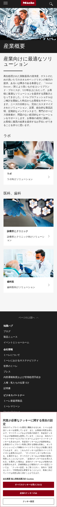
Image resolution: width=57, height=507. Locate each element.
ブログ (7, 331)
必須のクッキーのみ (28, 493)
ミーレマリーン (12, 406)
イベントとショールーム (16, 342)
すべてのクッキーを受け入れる (28, 485)
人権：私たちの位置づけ (16, 383)
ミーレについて (12, 355)
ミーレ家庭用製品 (13, 401)
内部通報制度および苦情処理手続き (22, 377)
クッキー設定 (28, 501)
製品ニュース (11, 337)
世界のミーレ (11, 366)
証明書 (7, 388)
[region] (28, 459)
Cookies (30, 479)
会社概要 (7, 479)
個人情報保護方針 (18, 479)
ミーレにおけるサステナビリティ (21, 361)
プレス (7, 372)
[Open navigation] (6, 4)
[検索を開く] (51, 4)
